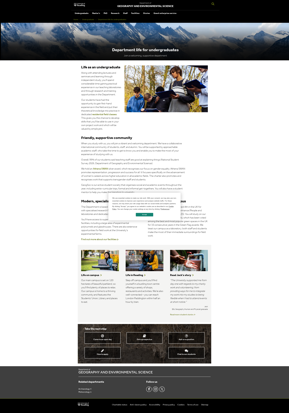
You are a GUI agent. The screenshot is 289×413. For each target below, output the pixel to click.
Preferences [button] (165, 209)
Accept (144, 214)
